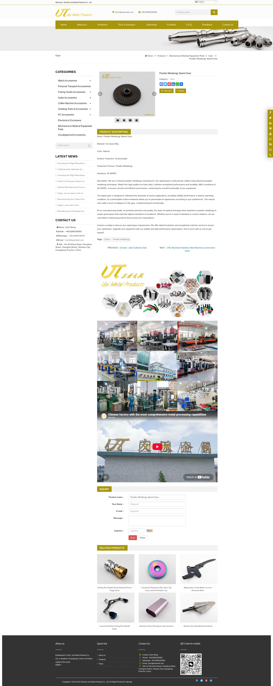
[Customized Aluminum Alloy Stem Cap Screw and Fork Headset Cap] (157, 569)
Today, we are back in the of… (71, 193)
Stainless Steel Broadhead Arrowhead (198, 626)
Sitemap (129, 682)
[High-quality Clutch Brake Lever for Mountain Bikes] (198, 569)
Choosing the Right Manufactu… (72, 163)
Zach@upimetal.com (124, 12)
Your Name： (118, 504)
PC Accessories (66, 114)
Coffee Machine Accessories (72, 103)
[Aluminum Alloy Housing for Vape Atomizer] (157, 608)
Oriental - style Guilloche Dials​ (133, 248)
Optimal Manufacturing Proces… (72, 187)
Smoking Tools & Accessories (73, 109)
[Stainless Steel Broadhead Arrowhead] (198, 608)
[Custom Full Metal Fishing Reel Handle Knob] (115, 608)
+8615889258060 (77, 236)
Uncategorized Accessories (72, 135)
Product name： (116, 497)
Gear (57, 55)
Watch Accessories (67, 80)
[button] (86, 24)
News (100, 664)
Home (64, 24)
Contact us (227, 24)
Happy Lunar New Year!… (69, 205)
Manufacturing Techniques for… (71, 211)
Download (151, 24)
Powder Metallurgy (121, 239)
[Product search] (89, 146)
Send (132, 538)
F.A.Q (189, 24)
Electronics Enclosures (69, 120)
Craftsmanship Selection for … (71, 169)
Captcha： (119, 531)
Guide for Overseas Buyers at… (71, 181)
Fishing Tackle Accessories (71, 92)
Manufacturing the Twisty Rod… (71, 199)
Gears (107, 239)
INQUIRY (167, 91)
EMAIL (181, 91)
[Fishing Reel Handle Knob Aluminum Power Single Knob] (115, 569)
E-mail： (120, 511)
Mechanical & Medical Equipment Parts (186, 56)
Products (102, 24)
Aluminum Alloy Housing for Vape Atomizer (156, 626)
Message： (119, 518)
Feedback (207, 24)
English (200, 2)
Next (154, 94)
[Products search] (214, 12)
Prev (100, 94)
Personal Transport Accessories (74, 86)
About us (81, 24)
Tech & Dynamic (126, 24)
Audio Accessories (67, 98)
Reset (142, 538)
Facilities (171, 24)
